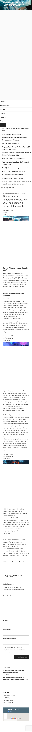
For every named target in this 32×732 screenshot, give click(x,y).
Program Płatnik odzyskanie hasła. (13, 158)
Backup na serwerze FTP (10, 143)
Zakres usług (4, 105)
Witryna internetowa (9, 638)
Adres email (7, 629)
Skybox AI (10, 575)
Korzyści (3, 109)
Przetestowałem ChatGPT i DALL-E (14, 178)
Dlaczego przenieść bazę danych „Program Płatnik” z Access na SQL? (16, 154)
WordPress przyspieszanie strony (13, 171)
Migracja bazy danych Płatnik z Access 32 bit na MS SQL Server (16, 148)
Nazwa (5, 620)
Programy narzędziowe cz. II (11, 134)
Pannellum (6, 210)
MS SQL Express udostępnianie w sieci (15, 168)
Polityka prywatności (7, 188)
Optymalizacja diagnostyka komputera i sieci (15, 130)
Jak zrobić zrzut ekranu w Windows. (14, 175)
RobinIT (22, 193)
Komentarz (7, 596)
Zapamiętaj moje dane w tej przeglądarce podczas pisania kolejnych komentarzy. (15, 650)
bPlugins (7, 215)
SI (6, 575)
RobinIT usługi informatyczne (13, 4)
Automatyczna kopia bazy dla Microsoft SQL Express (15, 163)
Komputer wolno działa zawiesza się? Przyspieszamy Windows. (14, 139)
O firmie (2, 102)
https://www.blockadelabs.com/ (12, 301)
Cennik (2, 113)
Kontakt (3, 117)
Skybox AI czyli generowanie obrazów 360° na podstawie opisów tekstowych (16, 183)
